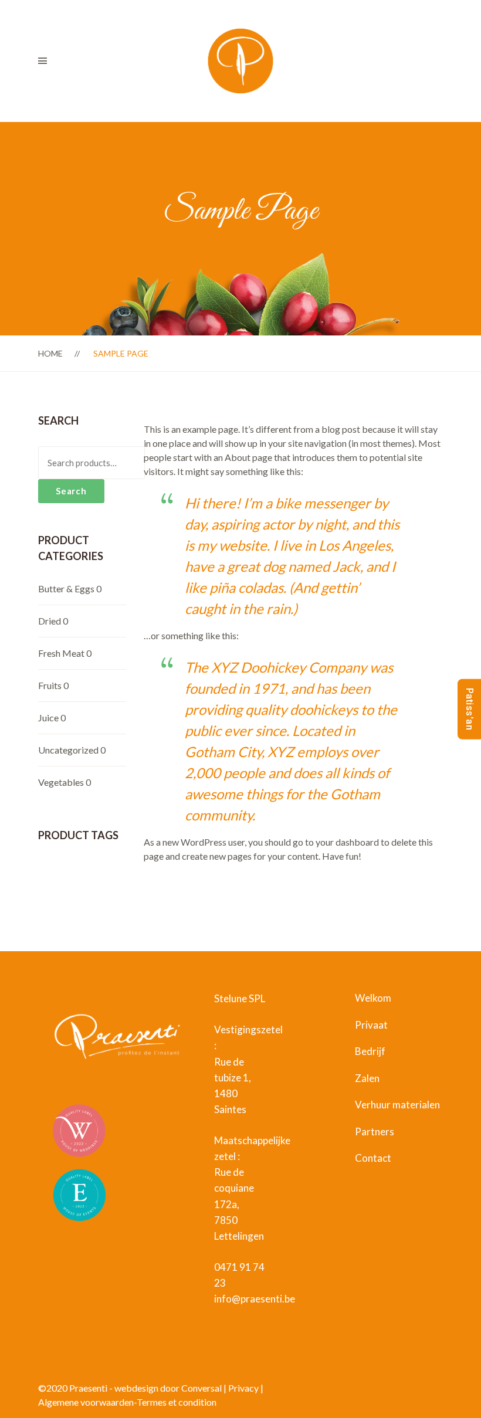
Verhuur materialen (397, 1104)
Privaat (371, 1025)
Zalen (367, 1078)
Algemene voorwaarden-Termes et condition (127, 1401)
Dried (49, 620)
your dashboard (347, 841)
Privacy (243, 1387)
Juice (48, 717)
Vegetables (61, 782)
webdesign (137, 1387)
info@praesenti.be (254, 1299)
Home (50, 353)
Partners (374, 1131)
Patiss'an (469, 709)
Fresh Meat (61, 653)
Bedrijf (370, 1051)
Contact (373, 1158)
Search (71, 491)
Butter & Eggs (66, 588)
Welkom (373, 998)
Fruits (50, 685)
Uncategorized (68, 749)
